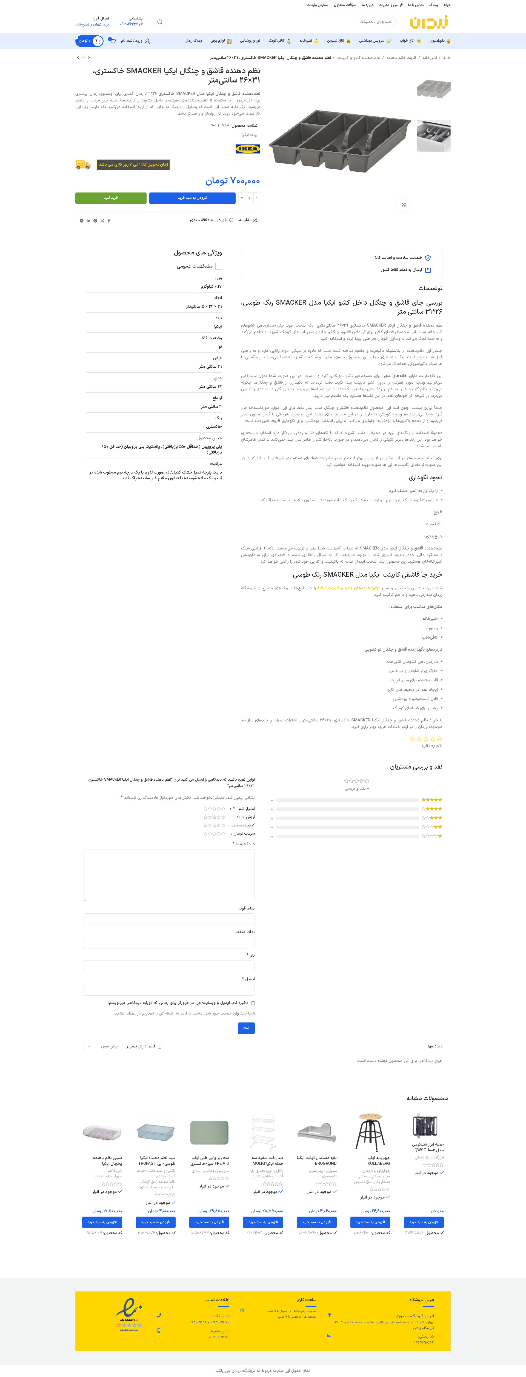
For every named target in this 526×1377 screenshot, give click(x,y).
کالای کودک (166, 1176)
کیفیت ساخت (242, 826)
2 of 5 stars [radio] (218, 809)
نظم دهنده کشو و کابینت (358, 58)
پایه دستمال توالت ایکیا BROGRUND (317, 1161)
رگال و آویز (275, 1171)
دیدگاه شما (244, 844)
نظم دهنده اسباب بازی (158, 1187)
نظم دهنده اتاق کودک (158, 1182)
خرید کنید (111, 198)
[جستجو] (160, 22)
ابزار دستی (422, 1157)
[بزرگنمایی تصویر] (403, 205)
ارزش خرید (245, 817)
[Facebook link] (109, 220)
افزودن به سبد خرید (192, 198)
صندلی (363, 1176)
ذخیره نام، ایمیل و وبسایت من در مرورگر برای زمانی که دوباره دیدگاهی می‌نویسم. (178, 1003)
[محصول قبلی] (89, 58)
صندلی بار (382, 1182)
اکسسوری (329, 1176)
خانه (446, 58)
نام (251, 956)
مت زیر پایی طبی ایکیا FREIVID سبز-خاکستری (209, 1161)
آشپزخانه (429, 58)
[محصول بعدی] (78, 58)
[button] (424, 1222)
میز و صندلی (380, 1176)
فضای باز (258, 1171)
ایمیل (248, 979)
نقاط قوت (247, 908)
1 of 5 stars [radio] (223, 809)
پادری (196, 1171)
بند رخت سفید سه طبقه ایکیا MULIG (267, 1161)
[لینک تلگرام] (81, 220)
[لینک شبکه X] (102, 220)
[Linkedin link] (88, 220)
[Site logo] (429, 22)
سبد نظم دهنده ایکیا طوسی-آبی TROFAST (157, 1161)
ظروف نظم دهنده (401, 58)
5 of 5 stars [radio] (205, 809)
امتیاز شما (244, 809)
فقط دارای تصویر (140, 1046)
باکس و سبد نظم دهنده (157, 1171)
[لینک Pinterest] (95, 220)
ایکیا (245, 135)
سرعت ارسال (243, 834)
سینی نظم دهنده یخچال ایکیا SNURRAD (107, 1164)
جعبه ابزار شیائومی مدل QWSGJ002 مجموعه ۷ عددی (428, 1150)
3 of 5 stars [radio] (214, 809)
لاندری (256, 1176)
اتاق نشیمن (363, 1182)
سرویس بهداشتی (323, 1171)
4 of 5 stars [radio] (210, 809)
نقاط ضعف (245, 932)
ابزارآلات (438, 1157)
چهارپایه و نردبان (376, 1171)
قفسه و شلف (273, 1176)
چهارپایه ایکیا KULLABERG (379, 1161)
